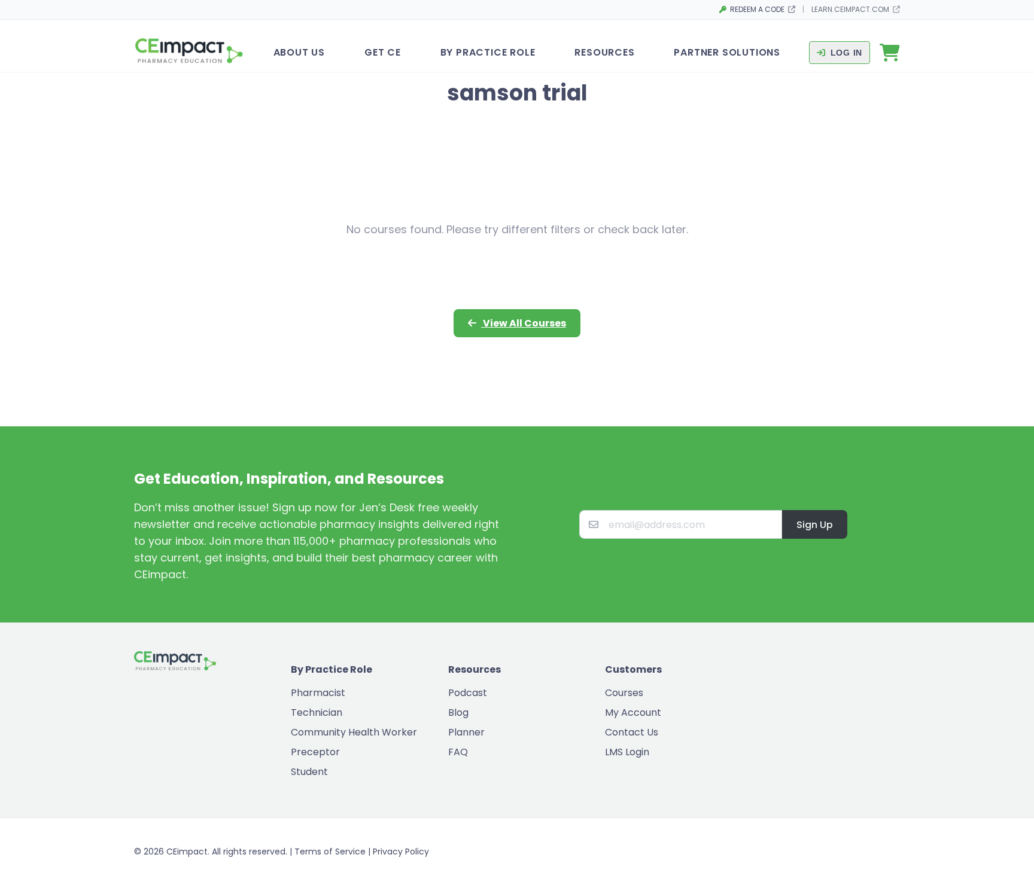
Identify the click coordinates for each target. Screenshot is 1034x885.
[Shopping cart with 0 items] (890, 52)
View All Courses (523, 323)
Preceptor (315, 752)
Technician (316, 712)
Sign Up (814, 525)
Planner (466, 732)
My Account (633, 712)
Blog (458, 712)
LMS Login (627, 752)
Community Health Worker (354, 732)
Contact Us (631, 732)
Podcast (467, 693)
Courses (624, 693)
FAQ (458, 752)
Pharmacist (318, 693)
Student (309, 772)
